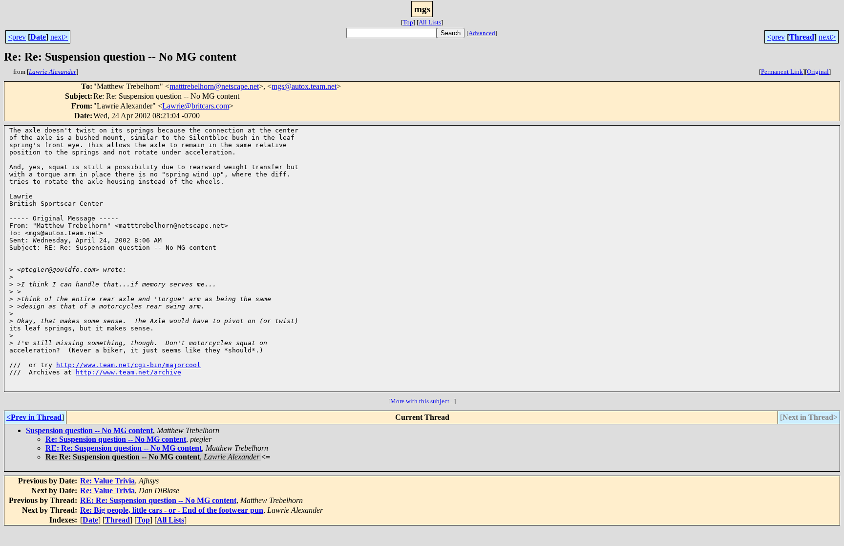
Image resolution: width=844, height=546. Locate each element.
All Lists (430, 22)
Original (818, 71)
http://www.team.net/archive (128, 372)
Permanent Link (782, 71)
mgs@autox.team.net (304, 86)
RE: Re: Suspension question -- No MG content (123, 448)
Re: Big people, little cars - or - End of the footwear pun (171, 510)
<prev (17, 37)
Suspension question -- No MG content (89, 430)
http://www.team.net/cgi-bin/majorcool (128, 365)
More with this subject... (422, 401)
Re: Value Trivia (107, 481)
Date (38, 37)
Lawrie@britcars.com (195, 106)
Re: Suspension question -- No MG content (115, 439)
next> (59, 37)
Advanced (481, 33)
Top (408, 22)
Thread (801, 37)
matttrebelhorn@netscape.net (214, 86)
